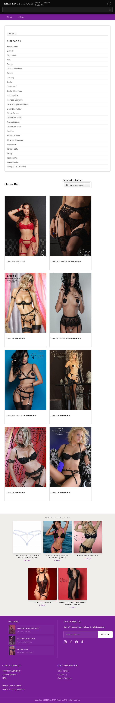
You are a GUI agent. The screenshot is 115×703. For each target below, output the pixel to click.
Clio (9, 17)
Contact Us (39, 5)
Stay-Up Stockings (15, 139)
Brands (11, 33)
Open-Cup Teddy (14, 126)
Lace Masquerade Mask (17, 104)
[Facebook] (70, 642)
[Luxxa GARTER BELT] (25, 303)
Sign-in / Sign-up (65, 678)
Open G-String (13, 122)
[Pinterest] (76, 642)
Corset (10, 73)
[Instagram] (65, 642)
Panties (10, 130)
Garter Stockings (14, 90)
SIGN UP (105, 634)
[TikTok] (82, 642)
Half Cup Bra (12, 95)
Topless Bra (12, 157)
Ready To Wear (13, 135)
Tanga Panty (12, 148)
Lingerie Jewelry (14, 108)
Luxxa (20, 17)
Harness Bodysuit (14, 99)
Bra (8, 59)
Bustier (10, 64)
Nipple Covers (13, 113)
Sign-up (47, 2)
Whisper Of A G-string (16, 166)
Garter (9, 81)
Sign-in (37, 2)
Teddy (9, 153)
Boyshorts (11, 55)
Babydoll (11, 50)
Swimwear (11, 144)
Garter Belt (11, 86)
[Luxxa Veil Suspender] (25, 226)
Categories (14, 41)
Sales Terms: (63, 670)
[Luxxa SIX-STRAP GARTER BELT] (70, 303)
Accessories (12, 46)
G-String (10, 77)
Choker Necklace (14, 68)
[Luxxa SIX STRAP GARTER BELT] (70, 226)
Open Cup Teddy (14, 117)
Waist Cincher (13, 162)
